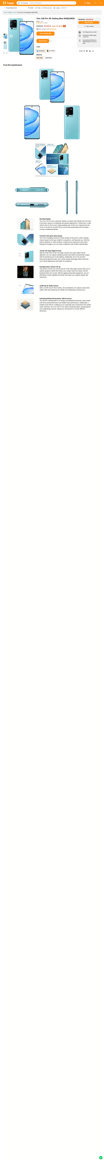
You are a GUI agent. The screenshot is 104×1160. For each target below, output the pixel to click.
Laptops (58, 8)
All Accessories (48, 8)
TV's (65, 8)
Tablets (39, 8)
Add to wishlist (90, 26)
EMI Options (53, 29)
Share (81, 51)
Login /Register (89, 3)
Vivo (15, 12)
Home (5, 12)
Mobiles (31, 8)
